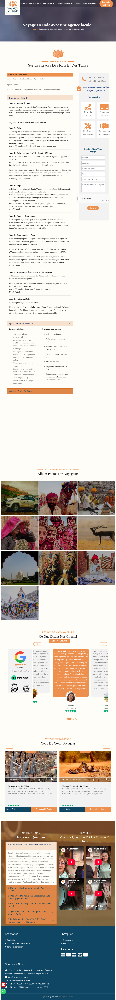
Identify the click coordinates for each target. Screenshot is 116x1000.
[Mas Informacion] (3, 985)
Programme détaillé (18, 98)
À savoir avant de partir (20, 391)
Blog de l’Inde (68, 943)
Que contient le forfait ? (21, 323)
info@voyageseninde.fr (96, 90)
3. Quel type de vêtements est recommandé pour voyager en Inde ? (29, 897)
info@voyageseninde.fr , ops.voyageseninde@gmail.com (18, 979)
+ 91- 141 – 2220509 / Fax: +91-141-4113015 (28, 987)
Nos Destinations (18, 3)
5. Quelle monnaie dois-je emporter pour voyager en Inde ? (27, 912)
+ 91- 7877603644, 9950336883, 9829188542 (28, 984)
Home (34, 29)
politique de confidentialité (18, 943)
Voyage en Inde (52, 997)
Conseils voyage (63, 3)
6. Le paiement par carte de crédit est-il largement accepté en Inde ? (27, 920)
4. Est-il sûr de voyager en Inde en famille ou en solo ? (30, 905)
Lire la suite (11, 809)
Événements (68, 940)
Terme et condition (15, 947)
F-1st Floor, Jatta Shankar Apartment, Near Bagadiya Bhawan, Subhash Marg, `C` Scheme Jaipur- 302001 (29, 972)
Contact (77, 3)
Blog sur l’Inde (89, 3)
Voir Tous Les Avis (59, 641)
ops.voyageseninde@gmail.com (96, 87)
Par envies (47, 3)
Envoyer (93, 208)
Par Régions (34, 3)
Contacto (11, 940)
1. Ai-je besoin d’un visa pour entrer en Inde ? (29, 846)
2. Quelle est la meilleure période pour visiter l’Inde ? (30, 889)
